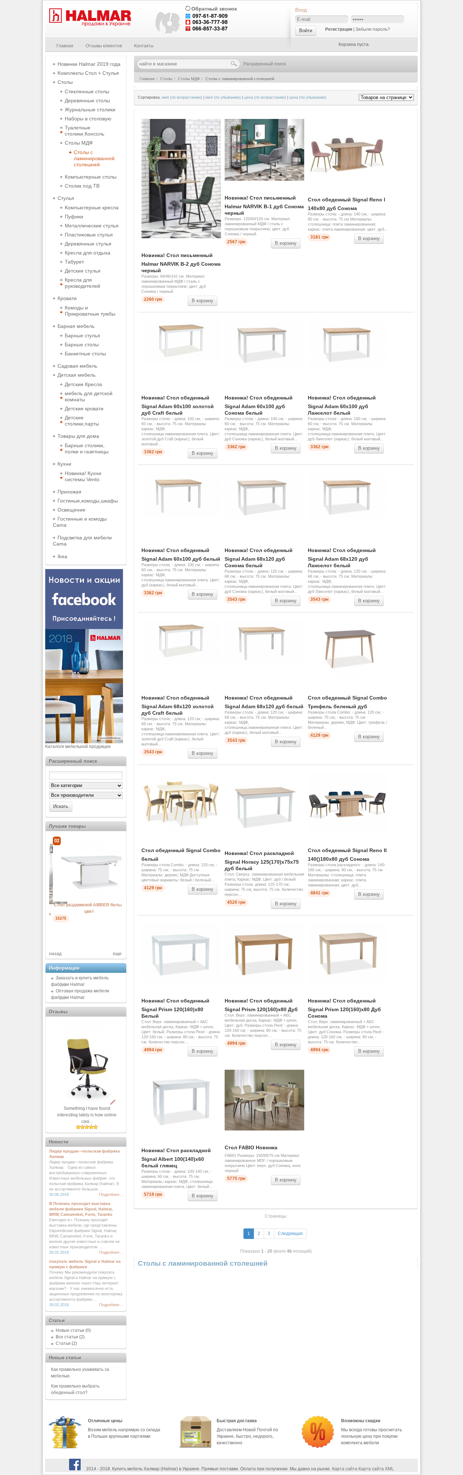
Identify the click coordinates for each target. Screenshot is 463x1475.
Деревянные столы (87, 100)
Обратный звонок (214, 9)
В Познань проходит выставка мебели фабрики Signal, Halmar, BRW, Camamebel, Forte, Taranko (80, 1209)
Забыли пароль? (373, 29)
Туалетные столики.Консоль (84, 131)
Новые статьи (70, 1330)
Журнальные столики (90, 109)
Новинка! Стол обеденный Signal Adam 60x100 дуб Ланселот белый (342, 405)
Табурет (74, 262)
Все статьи (67, 1336)
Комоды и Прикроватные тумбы (90, 311)
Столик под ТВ (82, 186)
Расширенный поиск (264, 64)
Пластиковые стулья (89, 235)
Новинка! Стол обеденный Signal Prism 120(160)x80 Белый (175, 1008)
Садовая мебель (77, 366)
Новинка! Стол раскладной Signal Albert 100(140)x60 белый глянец (176, 1157)
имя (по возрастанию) (182, 97)
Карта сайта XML (376, 1468)
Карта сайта (344, 1468)
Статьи (63, 1343)
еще (117, 953)
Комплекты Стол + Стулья (88, 73)
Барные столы (82, 344)
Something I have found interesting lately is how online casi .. (86, 1115)
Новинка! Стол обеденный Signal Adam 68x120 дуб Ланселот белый (342, 557)
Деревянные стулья (88, 244)
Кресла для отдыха (87, 253)
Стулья (66, 198)
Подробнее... (111, 1194)
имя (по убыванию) (223, 97)
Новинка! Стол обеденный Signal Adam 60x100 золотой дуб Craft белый (177, 405)
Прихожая (69, 492)
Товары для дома (78, 436)
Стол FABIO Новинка (251, 1147)
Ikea (62, 556)
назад (55, 953)
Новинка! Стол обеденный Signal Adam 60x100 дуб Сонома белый (259, 405)
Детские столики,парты (82, 421)
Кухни (64, 464)
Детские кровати (84, 408)
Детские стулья (83, 271)
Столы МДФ (79, 143)
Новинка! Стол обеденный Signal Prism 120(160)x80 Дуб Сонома (344, 1008)
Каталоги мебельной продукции (78, 746)
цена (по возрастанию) (265, 97)
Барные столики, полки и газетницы (87, 448)
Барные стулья (82, 335)
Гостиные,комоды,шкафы (88, 501)
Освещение (71, 510)
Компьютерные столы (90, 177)
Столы (65, 82)
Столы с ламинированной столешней (94, 158)
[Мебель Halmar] (89, 24)
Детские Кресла (83, 384)
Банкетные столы (85, 353)
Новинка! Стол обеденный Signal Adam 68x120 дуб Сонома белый (259, 557)
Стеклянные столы (87, 91)
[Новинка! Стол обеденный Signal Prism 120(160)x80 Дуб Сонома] (96, 900)
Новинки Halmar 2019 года (89, 64)
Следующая (290, 1233)
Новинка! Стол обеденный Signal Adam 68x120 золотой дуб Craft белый (177, 705)
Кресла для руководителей (82, 283)
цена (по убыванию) (307, 97)
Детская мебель (76, 375)
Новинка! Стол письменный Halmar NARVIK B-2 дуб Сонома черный (181, 262)
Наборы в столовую (88, 118)
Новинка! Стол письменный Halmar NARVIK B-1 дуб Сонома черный (264, 205)
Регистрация (338, 29)
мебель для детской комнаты (88, 396)
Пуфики (74, 216)
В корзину (202, 300)
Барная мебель (76, 326)
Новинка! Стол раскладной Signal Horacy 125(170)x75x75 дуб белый (262, 860)
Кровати (67, 298)
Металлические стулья (92, 225)
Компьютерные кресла (92, 207)
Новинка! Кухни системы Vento (83, 476)
